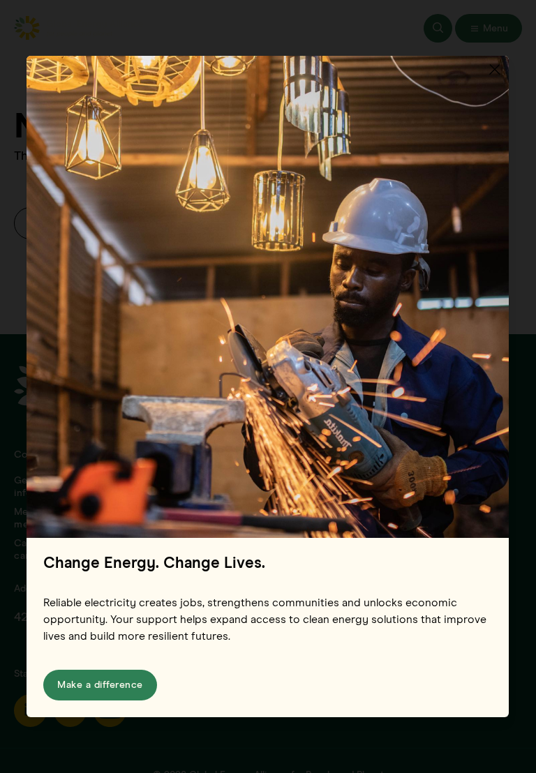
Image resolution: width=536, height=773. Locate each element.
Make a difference (100, 685)
